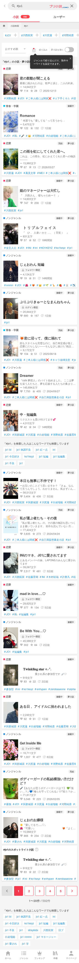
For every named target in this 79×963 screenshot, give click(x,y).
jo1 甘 (25, 943)
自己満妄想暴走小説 (51, 397)
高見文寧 (30, 173)
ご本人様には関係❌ (38, 98)
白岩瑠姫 (52, 135)
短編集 (24, 614)
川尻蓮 (47, 35)
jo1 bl (8, 449)
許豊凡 (65, 577)
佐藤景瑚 (71, 434)
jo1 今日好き (12, 456)
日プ (60, 930)
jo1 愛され (11, 943)
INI (28, 247)
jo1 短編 (43, 456)
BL (14, 135)
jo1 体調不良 (23, 449)
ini (35, 247)
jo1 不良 (9, 463)
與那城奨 (18, 434)
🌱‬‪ (45, 285)
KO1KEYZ (45, 247)
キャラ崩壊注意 (60, 359)
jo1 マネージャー (46, 936)
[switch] (69, 49)
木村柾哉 (53, 577)
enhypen (41, 689)
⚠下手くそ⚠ (61, 98)
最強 (7, 804)
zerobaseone (57, 689)
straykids (33, 930)
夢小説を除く (57, 49)
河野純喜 (68, 35)
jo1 (20, 210)
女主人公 (10, 247)
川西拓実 (27, 35)
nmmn (8, 285)
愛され (17, 841)
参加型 (9, 689)
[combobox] (15, 49)
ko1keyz (60, 247)
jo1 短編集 (59, 456)
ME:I (40, 173)
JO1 (8, 35)
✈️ (72, 285)
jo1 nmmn (26, 936)
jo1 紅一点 (42, 449)
